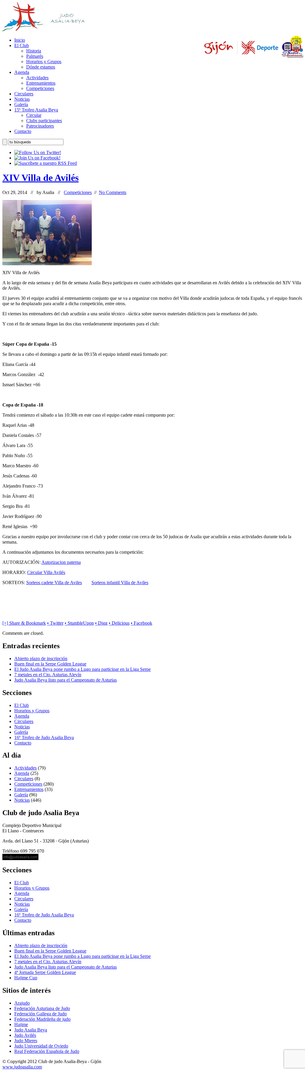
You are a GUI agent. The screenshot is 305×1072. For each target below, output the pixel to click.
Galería (21, 104)
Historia (33, 50)
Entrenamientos (40, 83)
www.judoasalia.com (22, 1066)
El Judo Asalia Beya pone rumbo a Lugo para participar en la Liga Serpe (82, 669)
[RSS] (45, 163)
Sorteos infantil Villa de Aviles (119, 582)
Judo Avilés (25, 1035)
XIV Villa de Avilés (40, 177)
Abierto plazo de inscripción (40, 658)
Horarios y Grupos (43, 61)
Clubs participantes (44, 120)
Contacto (22, 131)
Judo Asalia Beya (30, 1029)
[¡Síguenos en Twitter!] (37, 152)
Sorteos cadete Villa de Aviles (54, 582)
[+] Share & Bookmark (24, 623)
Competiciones (40, 88)
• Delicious (119, 623)
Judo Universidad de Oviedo (41, 1045)
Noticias (22, 99)
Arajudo (22, 1003)
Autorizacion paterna (61, 562)
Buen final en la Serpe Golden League (50, 663)
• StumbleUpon (79, 623)
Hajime (21, 1024)
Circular (33, 115)
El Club (21, 45)
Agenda (21, 72)
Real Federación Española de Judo (46, 1051)
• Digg (101, 623)
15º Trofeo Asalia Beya (36, 109)
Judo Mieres (25, 1040)
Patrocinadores (40, 125)
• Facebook (141, 623)
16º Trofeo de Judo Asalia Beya (44, 737)
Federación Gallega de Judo (40, 1013)
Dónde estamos (40, 66)
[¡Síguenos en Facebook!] (37, 157)
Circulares (23, 93)
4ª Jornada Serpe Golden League (45, 972)
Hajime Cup (25, 977)
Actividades (37, 77)
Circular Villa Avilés (46, 572)
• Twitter (55, 623)
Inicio (19, 40)
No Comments (112, 192)
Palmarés (34, 56)
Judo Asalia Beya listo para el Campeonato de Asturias (65, 679)
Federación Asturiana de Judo (42, 1008)
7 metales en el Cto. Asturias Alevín (47, 674)
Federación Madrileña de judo (42, 1019)
